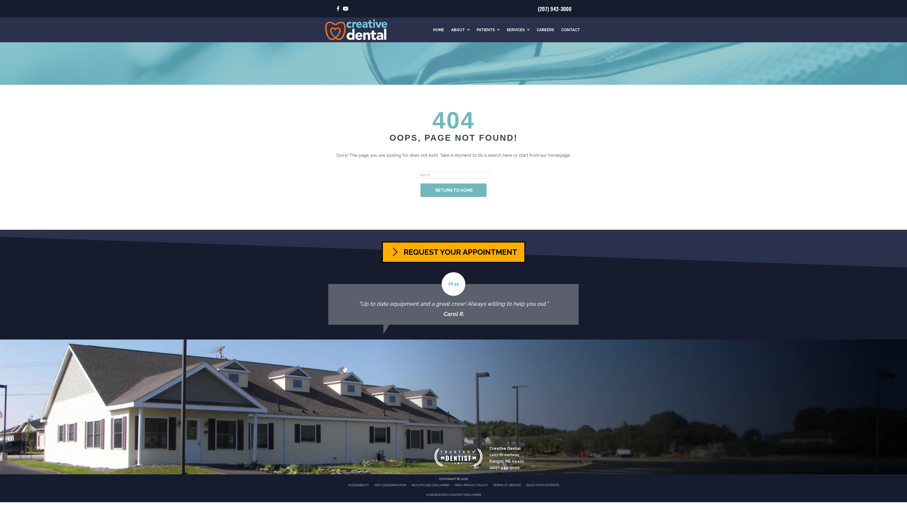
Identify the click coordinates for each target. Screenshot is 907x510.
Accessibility (358, 485)
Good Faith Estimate (542, 485)
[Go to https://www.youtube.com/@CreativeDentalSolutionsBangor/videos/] (345, 9)
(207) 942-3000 (555, 9)
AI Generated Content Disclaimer (453, 495)
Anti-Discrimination (390, 485)
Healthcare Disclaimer (430, 485)
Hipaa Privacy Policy (471, 485)
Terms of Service (507, 485)
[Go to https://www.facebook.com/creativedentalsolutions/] (338, 9)
